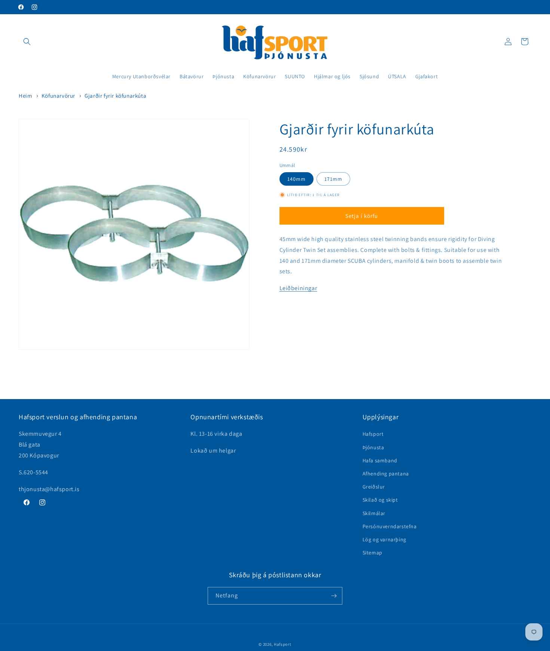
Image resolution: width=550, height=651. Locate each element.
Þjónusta (373, 447)
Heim (25, 95)
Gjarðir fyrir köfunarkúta (115, 95)
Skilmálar (374, 512)
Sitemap (372, 552)
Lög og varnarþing (384, 539)
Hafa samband (380, 460)
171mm (333, 179)
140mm (296, 179)
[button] (27, 41)
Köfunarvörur (58, 95)
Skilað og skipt (380, 499)
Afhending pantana (386, 473)
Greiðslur (374, 486)
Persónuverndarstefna (390, 526)
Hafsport (373, 434)
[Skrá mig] (334, 596)
